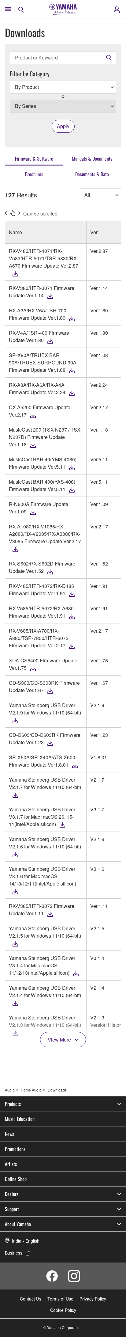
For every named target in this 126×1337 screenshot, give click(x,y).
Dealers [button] (11, 1194)
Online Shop (16, 1179)
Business (13, 1253)
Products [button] (13, 1103)
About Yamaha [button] (18, 1224)
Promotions (15, 1148)
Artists (11, 1163)
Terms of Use (60, 1299)
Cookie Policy (63, 1310)
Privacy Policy (93, 1299)
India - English (25, 1241)
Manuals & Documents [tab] (92, 158)
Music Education (20, 1118)
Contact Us (30, 1299)
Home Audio (31, 1089)
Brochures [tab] (34, 174)
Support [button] (12, 1209)
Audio (10, 1089)
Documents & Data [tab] (92, 174)
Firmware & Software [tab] (34, 158)
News (9, 1133)
